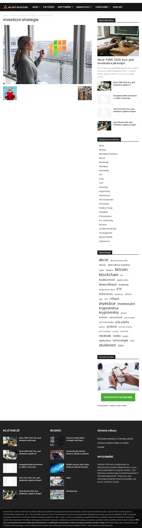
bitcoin (121, 269)
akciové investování (118, 260)
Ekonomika (104, 170)
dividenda (124, 284)
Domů (5, 15)
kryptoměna (108, 308)
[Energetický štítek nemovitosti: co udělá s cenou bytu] (104, 99)
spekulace (105, 340)
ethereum (106, 293)
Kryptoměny (64, 7)
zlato (121, 345)
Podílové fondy (105, 208)
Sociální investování (107, 228)
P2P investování (106, 199)
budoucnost (107, 279)
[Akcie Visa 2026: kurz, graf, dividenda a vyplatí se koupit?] (104, 112)
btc (122, 275)
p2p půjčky (122, 321)
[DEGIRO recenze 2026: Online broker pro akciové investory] (57, 468)
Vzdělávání (101, 7)
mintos (103, 317)
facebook (119, 294)
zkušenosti (107, 345)
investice (107, 303)
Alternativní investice (108, 154)
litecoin (124, 313)
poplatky (115, 331)
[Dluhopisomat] (57, 494)
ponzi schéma (104, 331)
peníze (102, 327)
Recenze (103, 224)
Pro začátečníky (106, 220)
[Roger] (57, 481)
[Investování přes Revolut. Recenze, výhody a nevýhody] (57, 455)
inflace (114, 298)
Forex (101, 178)
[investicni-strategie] (47, 83)
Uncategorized (105, 233)
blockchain (109, 274)
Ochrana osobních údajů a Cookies (113, 443)
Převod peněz (105, 216)
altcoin (102, 265)
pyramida (124, 331)
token (132, 341)
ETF (100, 174)
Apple (101, 270)
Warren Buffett (105, 237)
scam (125, 336)
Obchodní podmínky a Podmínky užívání (115, 438)
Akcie (35, 7)
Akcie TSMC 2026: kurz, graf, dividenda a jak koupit (115, 61)
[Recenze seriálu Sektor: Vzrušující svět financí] (57, 441)
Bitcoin (102, 158)
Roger (68, 478)
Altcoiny (102, 149)
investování (126, 303)
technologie (120, 340)
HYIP (101, 183)
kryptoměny (109, 312)
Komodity (103, 187)
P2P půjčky (48, 7)
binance (109, 270)
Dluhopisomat (71, 491)
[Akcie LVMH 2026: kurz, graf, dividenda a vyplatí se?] (104, 86)
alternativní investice (119, 264)
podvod (112, 326)
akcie (103, 259)
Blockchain (104, 162)
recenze (105, 335)
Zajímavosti (104, 241)
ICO (106, 299)
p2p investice (129, 317)
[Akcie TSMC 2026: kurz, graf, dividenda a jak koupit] (118, 41)
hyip (101, 299)
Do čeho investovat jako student (23, 15)
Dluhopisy (103, 166)
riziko (117, 335)
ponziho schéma (125, 327)
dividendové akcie (107, 289)
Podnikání (103, 212)
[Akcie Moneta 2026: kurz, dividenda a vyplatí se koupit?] (104, 126)
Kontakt (118, 7)
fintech (128, 294)
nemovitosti (115, 317)
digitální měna (122, 280)
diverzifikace (108, 284)
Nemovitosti (83, 7)
